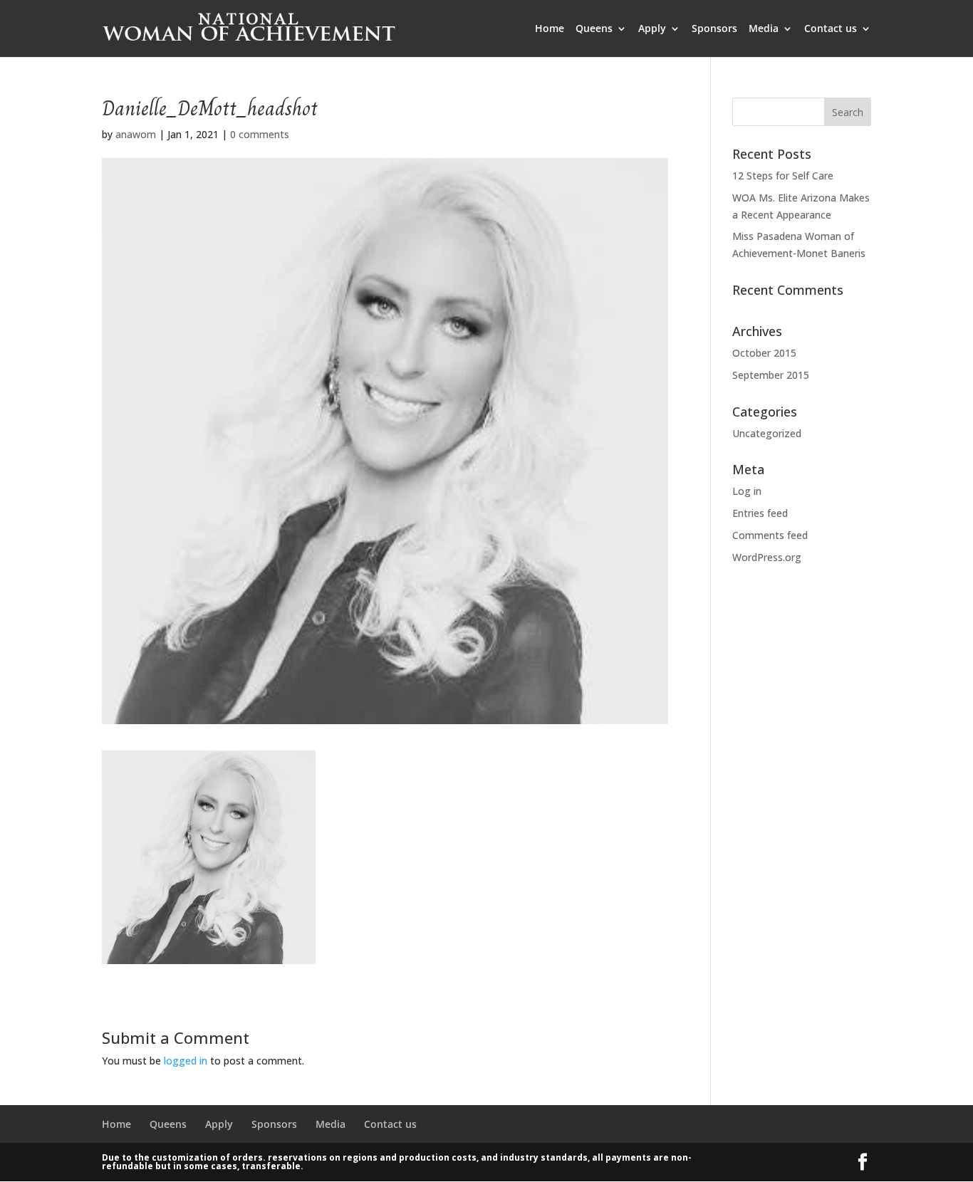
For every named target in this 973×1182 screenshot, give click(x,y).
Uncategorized (766, 433)
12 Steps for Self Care (782, 175)
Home (549, 29)
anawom (135, 134)
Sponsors (714, 29)
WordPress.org (766, 557)
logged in (185, 1060)
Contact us (830, 29)
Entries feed (760, 513)
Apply (652, 29)
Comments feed (770, 535)
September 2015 (770, 375)
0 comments (259, 134)
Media (764, 29)
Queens (594, 29)
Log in (746, 491)
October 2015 (764, 353)
